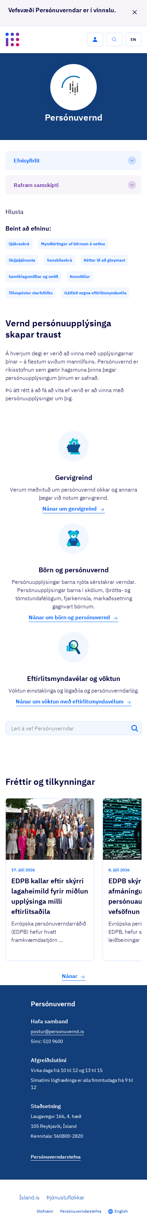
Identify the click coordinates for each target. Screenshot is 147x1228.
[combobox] (73, 728)
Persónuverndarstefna (80, 1211)
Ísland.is (29, 1197)
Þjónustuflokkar (65, 1197)
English (121, 1211)
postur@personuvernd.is (57, 1031)
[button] (95, 39)
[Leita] (135, 728)
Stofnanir (45, 1211)
